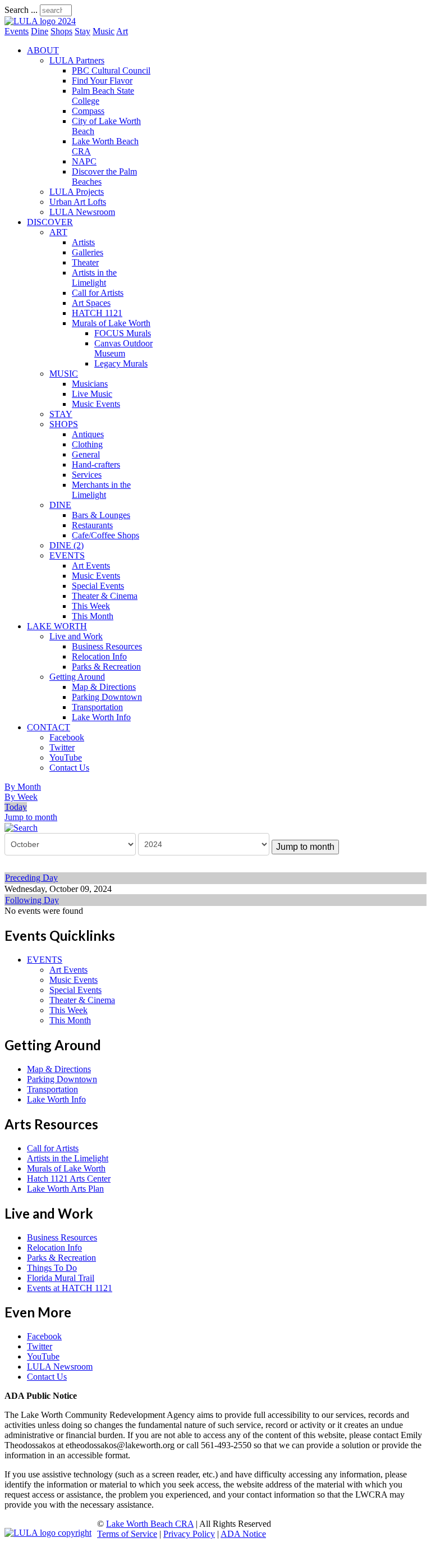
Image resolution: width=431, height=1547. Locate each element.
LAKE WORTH (57, 626)
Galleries (87, 252)
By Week (21, 797)
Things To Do (52, 1268)
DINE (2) (66, 545)
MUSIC (63, 373)
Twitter (62, 747)
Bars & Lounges (101, 515)
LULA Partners (76, 60)
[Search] (21, 827)
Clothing (87, 444)
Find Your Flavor (102, 80)
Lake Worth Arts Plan (65, 1188)
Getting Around (77, 676)
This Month (92, 616)
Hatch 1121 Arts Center (69, 1178)
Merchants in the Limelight (101, 490)
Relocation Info (99, 656)
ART (58, 232)
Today (15, 807)
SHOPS (63, 424)
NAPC (84, 161)
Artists (83, 242)
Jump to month (30, 817)
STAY (60, 414)
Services (87, 474)
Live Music (92, 394)
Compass (88, 111)
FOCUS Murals (122, 333)
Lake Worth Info (101, 717)
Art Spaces (91, 303)
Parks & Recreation (106, 666)
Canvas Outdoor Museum (123, 348)
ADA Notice (243, 1534)
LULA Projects (76, 191)
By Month (22, 786)
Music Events (96, 404)
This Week (91, 606)
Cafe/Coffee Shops (105, 535)
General (86, 454)
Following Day (32, 900)
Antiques (88, 434)
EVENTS (67, 555)
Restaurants (92, 525)
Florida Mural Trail (60, 1278)
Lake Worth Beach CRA (150, 1523)
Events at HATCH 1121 (69, 1288)
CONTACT (48, 727)
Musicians (90, 383)
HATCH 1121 (97, 313)
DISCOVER (50, 222)
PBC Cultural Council (111, 70)
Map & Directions (104, 687)
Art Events (91, 565)
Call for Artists (97, 293)
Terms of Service (127, 1534)
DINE (60, 505)
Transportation (97, 707)
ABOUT (43, 50)
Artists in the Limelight (94, 277)
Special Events (98, 586)
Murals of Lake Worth (111, 323)
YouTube (65, 757)
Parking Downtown (107, 697)
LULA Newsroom (82, 212)
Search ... (21, 10)
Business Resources (107, 646)
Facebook (66, 737)
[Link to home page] (40, 21)
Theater (85, 262)
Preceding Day (31, 877)
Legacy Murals (121, 363)
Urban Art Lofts (77, 202)
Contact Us (69, 767)
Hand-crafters (96, 464)
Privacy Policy (189, 1534)
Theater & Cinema (104, 596)
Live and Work (76, 636)
